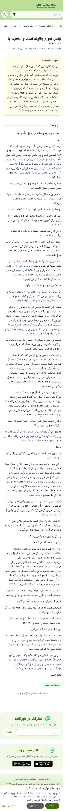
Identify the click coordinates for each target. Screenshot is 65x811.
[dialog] (31, 798)
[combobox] (39, 14)
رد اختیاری (35, 806)
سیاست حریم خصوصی (25, 779)
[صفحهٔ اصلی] (60, 26)
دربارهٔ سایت (44, 779)
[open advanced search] (14, 14)
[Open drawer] (3, 6)
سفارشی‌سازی (8, 806)
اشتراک (9, 732)
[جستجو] (4, 14)
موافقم (52, 806)
